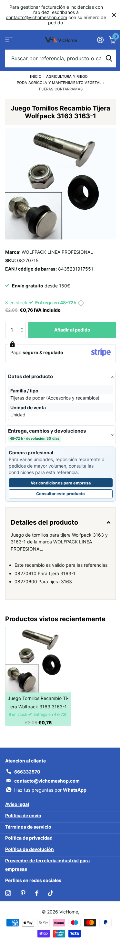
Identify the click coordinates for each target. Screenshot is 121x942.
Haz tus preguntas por (50, 793)
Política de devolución (29, 852)
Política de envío (23, 819)
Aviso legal (17, 807)
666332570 (27, 775)
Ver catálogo (9, 39)
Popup (81, 302)
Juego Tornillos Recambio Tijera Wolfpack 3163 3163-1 (38, 706)
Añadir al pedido (72, 329)
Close (114, 15)
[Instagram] (8, 897)
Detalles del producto (44, 517)
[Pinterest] (23, 897)
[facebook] (36, 896)
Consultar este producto (71, 490)
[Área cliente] (100, 40)
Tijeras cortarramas (60, 89)
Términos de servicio (28, 830)
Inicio (35, 76)
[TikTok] (50, 897)
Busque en (109, 58)
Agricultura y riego (67, 76)
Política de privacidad (29, 841)
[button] (23, 324)
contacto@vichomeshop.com (36, 17)
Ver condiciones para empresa (58, 478)
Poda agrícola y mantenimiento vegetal (59, 82)
